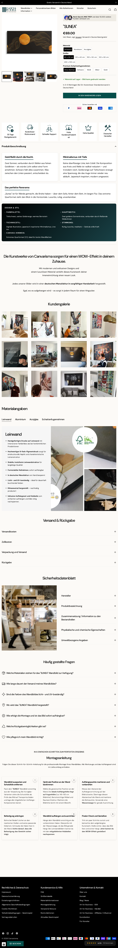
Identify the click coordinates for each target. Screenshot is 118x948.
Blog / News (84, 900)
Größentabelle (46, 896)
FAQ (42, 892)
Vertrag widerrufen (9, 917)
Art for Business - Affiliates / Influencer (96, 913)
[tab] (6, 420)
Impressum (6, 892)
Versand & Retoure (48, 909)
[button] (7, 77)
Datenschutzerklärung (11, 896)
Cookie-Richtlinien (9, 909)
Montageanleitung (48, 904)
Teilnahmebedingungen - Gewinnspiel (17, 913)
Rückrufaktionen (47, 913)
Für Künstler (85, 921)
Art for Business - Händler (90, 909)
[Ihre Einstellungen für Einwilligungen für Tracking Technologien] (4, 944)
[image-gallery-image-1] (15, 324)
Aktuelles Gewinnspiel (50, 917)
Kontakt (83, 896)
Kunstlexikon (85, 917)
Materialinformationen (50, 900)
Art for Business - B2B (89, 904)
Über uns (83, 892)
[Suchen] (110, 9)
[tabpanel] (59, 468)
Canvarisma (13, 938)
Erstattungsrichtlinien (10, 900)
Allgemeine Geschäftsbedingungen (16, 904)
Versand (78, 37)
